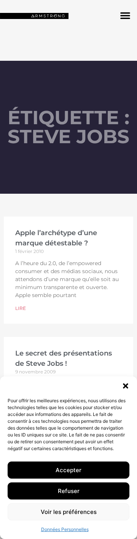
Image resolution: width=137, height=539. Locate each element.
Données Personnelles (65, 529)
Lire (20, 308)
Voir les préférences (69, 511)
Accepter (68, 470)
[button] (125, 386)
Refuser (69, 491)
